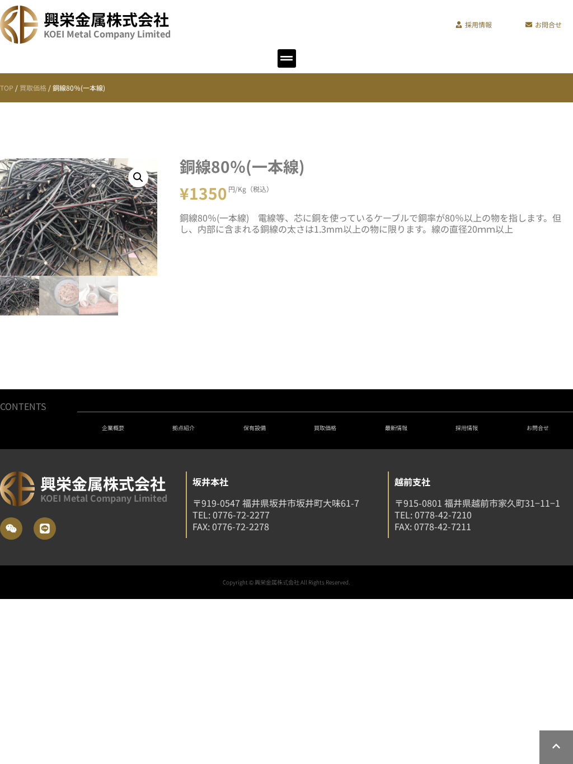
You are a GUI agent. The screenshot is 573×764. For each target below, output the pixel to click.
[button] (287, 58)
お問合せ (538, 427)
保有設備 (254, 427)
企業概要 (113, 427)
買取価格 (33, 87)
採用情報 (466, 427)
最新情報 (396, 427)
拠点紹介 (183, 427)
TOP (6, 87)
